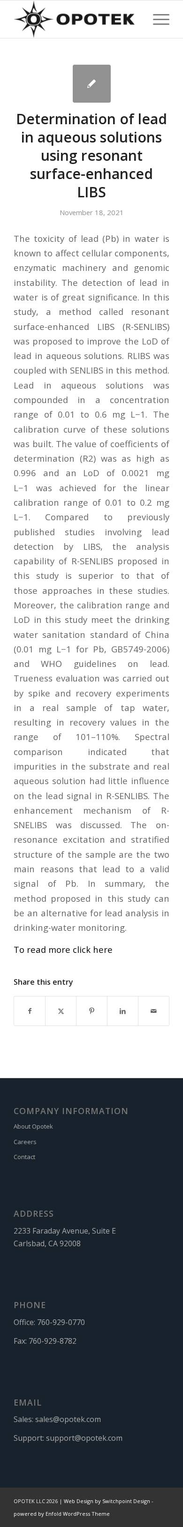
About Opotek (33, 1126)
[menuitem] (156, 19)
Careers (25, 1142)
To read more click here (63, 949)
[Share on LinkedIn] (122, 1010)
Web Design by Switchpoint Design (107, 1501)
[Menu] (156, 19)
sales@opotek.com (68, 1419)
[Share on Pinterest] (91, 1010)
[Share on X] (61, 1010)
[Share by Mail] (153, 1010)
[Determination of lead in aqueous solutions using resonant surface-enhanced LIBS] (92, 84)
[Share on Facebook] (29, 1010)
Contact (24, 1157)
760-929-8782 (52, 1341)
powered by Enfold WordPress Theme (62, 1513)
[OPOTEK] (76, 19)
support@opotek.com (84, 1438)
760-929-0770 (61, 1322)
